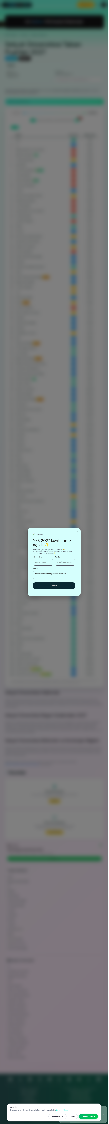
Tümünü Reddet (57, 1116)
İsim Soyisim (37, 557)
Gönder (54, 585)
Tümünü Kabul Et (88, 1116)
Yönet (73, 1116)
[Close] (77, 531)
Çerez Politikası (62, 1110)
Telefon (58, 557)
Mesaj (35, 568)
